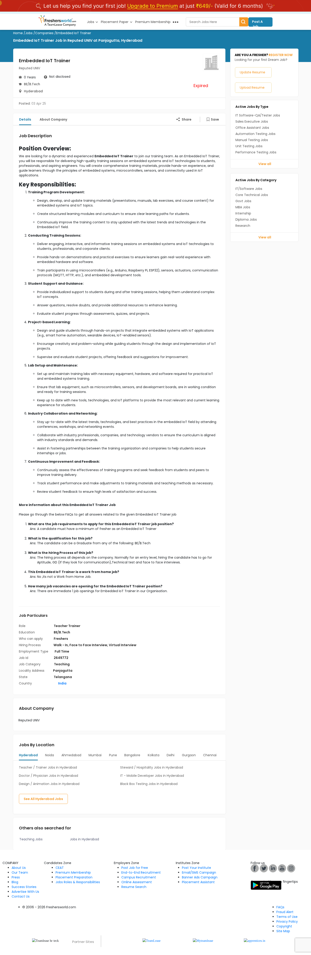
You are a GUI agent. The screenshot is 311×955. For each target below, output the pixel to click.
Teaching (62, 664)
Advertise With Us (25, 891)
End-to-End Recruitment (141, 872)
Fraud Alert (284, 912)
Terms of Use (287, 916)
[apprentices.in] (254, 940)
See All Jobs (43, 799)
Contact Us (21, 896)
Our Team (20, 872)
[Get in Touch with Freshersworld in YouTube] (264, 868)
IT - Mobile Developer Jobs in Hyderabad (152, 775)
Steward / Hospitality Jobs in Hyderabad (151, 767)
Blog (15, 882)
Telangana (63, 677)
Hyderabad (33, 91)
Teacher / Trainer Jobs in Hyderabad (48, 767)
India (61, 683)
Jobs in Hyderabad (84, 839)
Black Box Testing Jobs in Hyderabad (149, 784)
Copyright (284, 926)
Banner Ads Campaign (199, 877)
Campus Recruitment (138, 877)
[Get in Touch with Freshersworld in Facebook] (255, 868)
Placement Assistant (198, 882)
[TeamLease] (152, 940)
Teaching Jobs (31, 839)
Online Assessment (136, 882)
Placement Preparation (74, 877)
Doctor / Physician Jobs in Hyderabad (48, 775)
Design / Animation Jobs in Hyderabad (49, 784)
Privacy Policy (287, 921)
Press (16, 877)
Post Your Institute (196, 867)
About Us (19, 867)
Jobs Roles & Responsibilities (78, 882)
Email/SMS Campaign (199, 872)
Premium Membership (73, 872)
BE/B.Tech (32, 84)
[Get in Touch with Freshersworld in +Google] (282, 868)
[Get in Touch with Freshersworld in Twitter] (291, 868)
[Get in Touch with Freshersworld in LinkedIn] (273, 868)
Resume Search (133, 887)
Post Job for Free (134, 867)
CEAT (60, 867)
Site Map (283, 931)
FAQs (280, 907)
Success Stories (24, 887)
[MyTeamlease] (203, 940)
